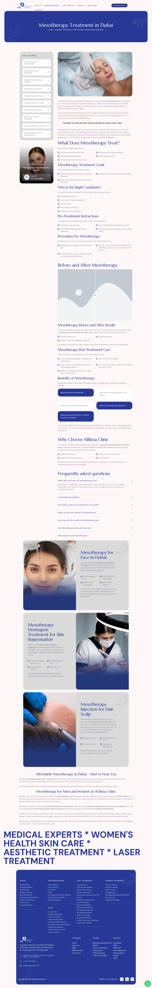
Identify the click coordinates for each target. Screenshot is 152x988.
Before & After (77, 950)
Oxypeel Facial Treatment (27, 900)
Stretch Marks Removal (83, 917)
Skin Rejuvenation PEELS (55, 914)
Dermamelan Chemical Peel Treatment (59, 895)
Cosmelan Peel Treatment (55, 927)
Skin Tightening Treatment (84, 912)
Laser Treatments (68, 5)
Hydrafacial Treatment (26, 892)
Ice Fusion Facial (24, 902)
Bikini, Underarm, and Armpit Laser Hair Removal (88, 896)
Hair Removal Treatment (84, 892)
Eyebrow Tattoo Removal (84, 890)
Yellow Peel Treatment (54, 917)
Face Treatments (53, 885)
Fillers (115, 945)
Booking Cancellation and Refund (102, 944)
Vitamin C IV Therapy (111, 887)
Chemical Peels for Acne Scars (57, 929)
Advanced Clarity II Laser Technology (87, 920)
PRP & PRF (117, 948)
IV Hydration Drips (110, 892)
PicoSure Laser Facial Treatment (29, 897)
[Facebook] (132, 979)
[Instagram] (122, 979)
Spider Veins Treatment (83, 915)
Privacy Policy (98, 950)
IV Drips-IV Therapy (111, 885)
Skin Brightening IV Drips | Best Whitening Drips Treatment (117, 896)
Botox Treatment (53, 887)
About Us (38, 5)
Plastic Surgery (92, 5)
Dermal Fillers (52, 890)
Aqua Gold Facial (24, 885)
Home (74, 943)
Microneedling (118, 953)
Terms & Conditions (100, 948)
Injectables (117, 943)
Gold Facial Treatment (26, 887)
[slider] (95, 295)
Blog (73, 948)
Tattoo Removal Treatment (85, 887)
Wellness (81, 5)
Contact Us (38, 10)
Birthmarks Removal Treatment (86, 900)
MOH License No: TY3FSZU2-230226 (100, 954)
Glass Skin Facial (24, 890)
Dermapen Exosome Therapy (56, 897)
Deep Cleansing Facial (26, 895)
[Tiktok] (127, 979)
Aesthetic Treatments (51, 5)
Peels (115, 958)
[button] (95, 481)
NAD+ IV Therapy (110, 890)
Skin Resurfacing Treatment (85, 907)
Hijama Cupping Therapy (112, 900)
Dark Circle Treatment (83, 902)
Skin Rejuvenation (119, 950)
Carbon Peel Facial (53, 932)
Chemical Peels (52, 912)
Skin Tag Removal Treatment (85, 910)
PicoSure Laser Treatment (84, 923)
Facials (50, 892)
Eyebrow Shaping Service (84, 905)
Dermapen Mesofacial (26, 905)
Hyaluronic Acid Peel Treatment (57, 922)
